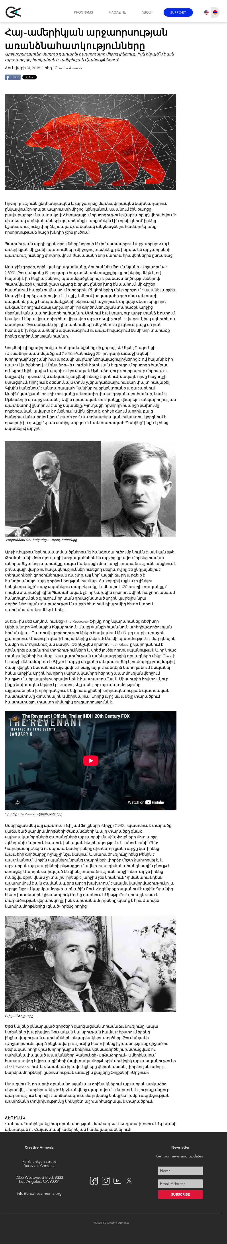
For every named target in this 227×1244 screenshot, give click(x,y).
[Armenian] (215, 12)
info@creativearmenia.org (39, 1193)
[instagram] (106, 1181)
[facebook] (94, 1181)
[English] (206, 12)
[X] (129, 1181)
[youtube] (117, 1181)
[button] (83, 12)
